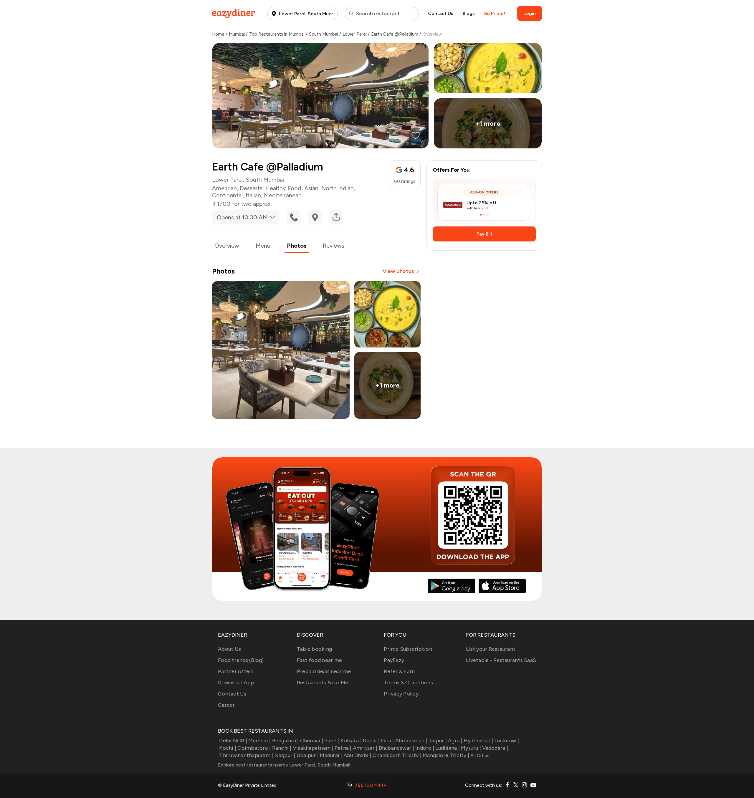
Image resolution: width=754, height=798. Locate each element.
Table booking (314, 649)
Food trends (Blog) (241, 660)
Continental (227, 195)
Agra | (455, 740)
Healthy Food (283, 188)
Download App (236, 682)
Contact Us (440, 13)
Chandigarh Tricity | (397, 755)
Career (226, 705)
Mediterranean (283, 195)
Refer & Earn (399, 671)
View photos (398, 271)
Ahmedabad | (411, 740)
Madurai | (331, 755)
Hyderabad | (478, 740)
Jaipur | (438, 740)
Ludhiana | (447, 748)
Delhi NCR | (233, 740)
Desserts (251, 188)
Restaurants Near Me (322, 682)
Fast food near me (319, 660)
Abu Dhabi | (357, 755)
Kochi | (227, 748)
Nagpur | (285, 755)
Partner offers (236, 671)
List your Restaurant (490, 649)
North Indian (337, 188)
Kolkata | (351, 740)
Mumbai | (259, 740)
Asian (311, 188)
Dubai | (371, 740)
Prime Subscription (408, 649)
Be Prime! (494, 13)
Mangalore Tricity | (446, 755)
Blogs (469, 13)
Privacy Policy (401, 694)
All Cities (479, 755)
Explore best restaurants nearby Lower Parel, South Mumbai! (284, 765)
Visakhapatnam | (313, 748)
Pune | (331, 740)
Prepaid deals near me (324, 671)
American (224, 188)
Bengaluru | (285, 740)
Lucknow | (507, 740)
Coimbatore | (254, 748)
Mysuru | (471, 748)
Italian (253, 195)
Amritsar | (365, 748)
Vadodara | (495, 748)
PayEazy (394, 660)
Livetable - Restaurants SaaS (501, 660)
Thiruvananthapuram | (246, 755)
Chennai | (311, 740)
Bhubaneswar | (396, 748)
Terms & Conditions (408, 682)
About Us (229, 649)
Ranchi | (281, 748)
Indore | (424, 748)
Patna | (343, 748)
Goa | (387, 740)
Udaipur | (308, 755)
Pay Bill (484, 234)
